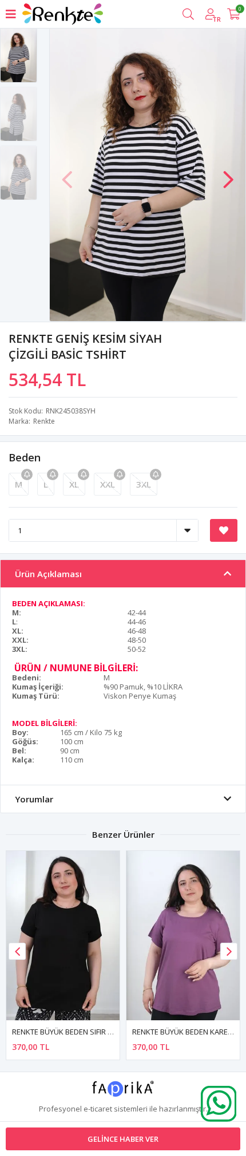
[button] (228, 174)
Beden (25, 457)
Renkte (44, 421)
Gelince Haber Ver (123, 1139)
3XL (143, 484)
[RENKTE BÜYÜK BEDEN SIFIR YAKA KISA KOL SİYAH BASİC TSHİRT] (63, 935)
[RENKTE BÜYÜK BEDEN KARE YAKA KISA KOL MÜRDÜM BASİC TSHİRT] (183, 935)
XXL (107, 484)
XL (74, 484)
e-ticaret (98, 1109)
